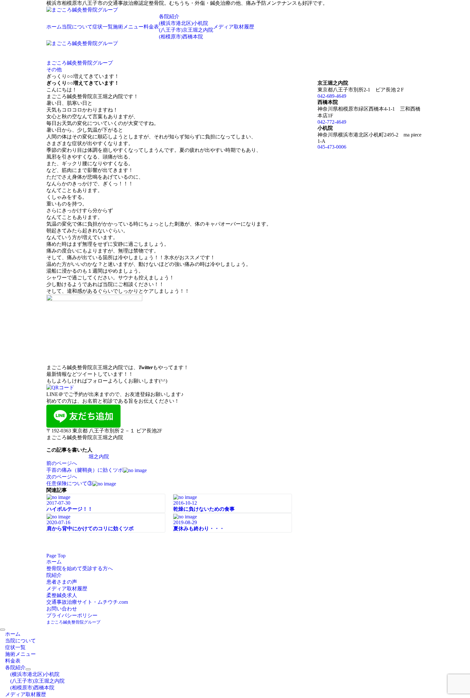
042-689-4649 (331, 96)
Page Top (56, 555)
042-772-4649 (331, 122)
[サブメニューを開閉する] (28, 669)
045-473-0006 (331, 147)
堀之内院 (99, 456)
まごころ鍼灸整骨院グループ (73, 622)
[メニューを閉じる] (2, 630)
